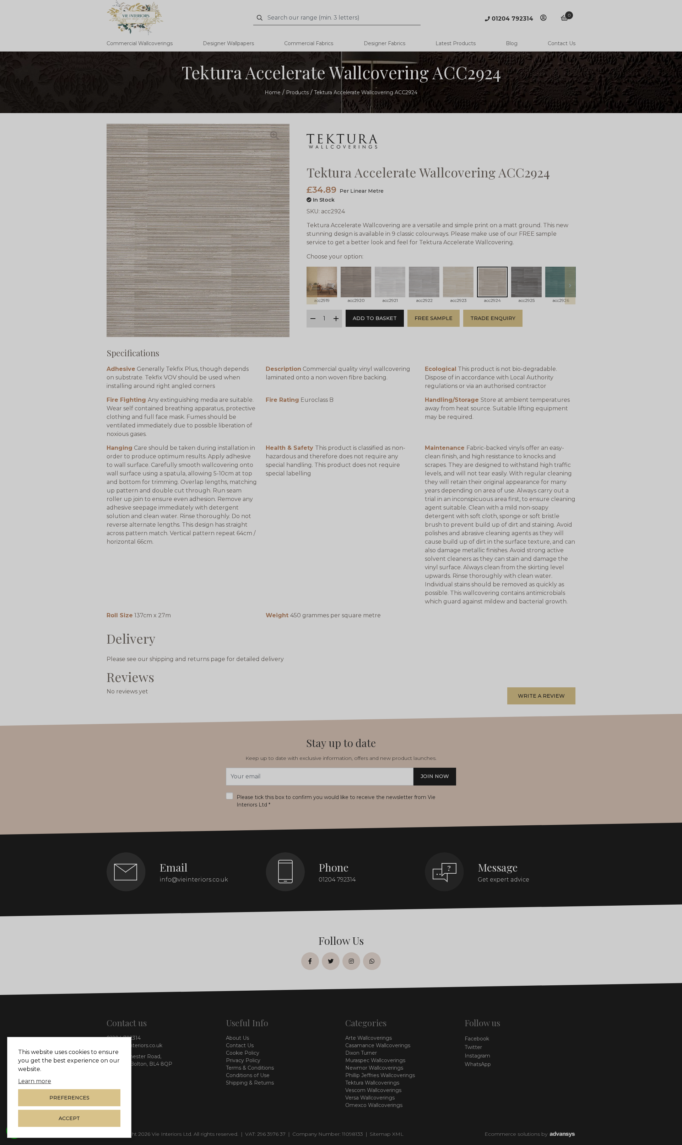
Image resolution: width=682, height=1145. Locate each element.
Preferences (69, 1098)
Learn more (34, 1081)
